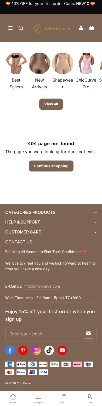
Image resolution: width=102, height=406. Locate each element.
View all (51, 104)
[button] (10, 28)
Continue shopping (51, 166)
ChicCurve (24, 383)
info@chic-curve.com (42, 286)
